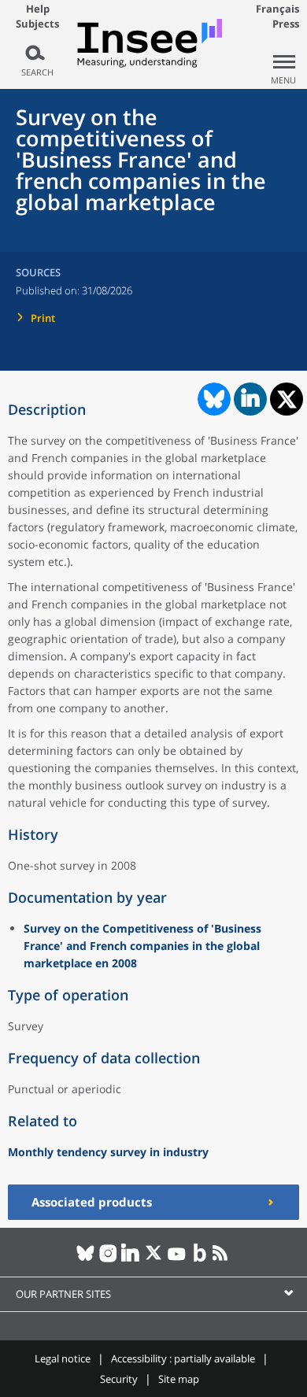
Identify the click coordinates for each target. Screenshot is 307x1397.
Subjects (37, 24)
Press (285, 24)
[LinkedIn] (131, 1259)
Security (119, 1379)
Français (277, 9)
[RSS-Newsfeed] (222, 1259)
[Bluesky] (85, 1259)
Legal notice (63, 1358)
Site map (178, 1379)
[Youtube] (177, 1259)
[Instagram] (108, 1259)
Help (38, 9)
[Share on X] (287, 399)
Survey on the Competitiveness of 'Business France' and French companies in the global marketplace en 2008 (142, 945)
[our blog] (199, 1259)
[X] (154, 1259)
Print (43, 318)
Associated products (91, 1202)
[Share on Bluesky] (212, 399)
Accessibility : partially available (183, 1358)
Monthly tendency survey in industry (108, 1151)
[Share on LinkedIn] (250, 399)
